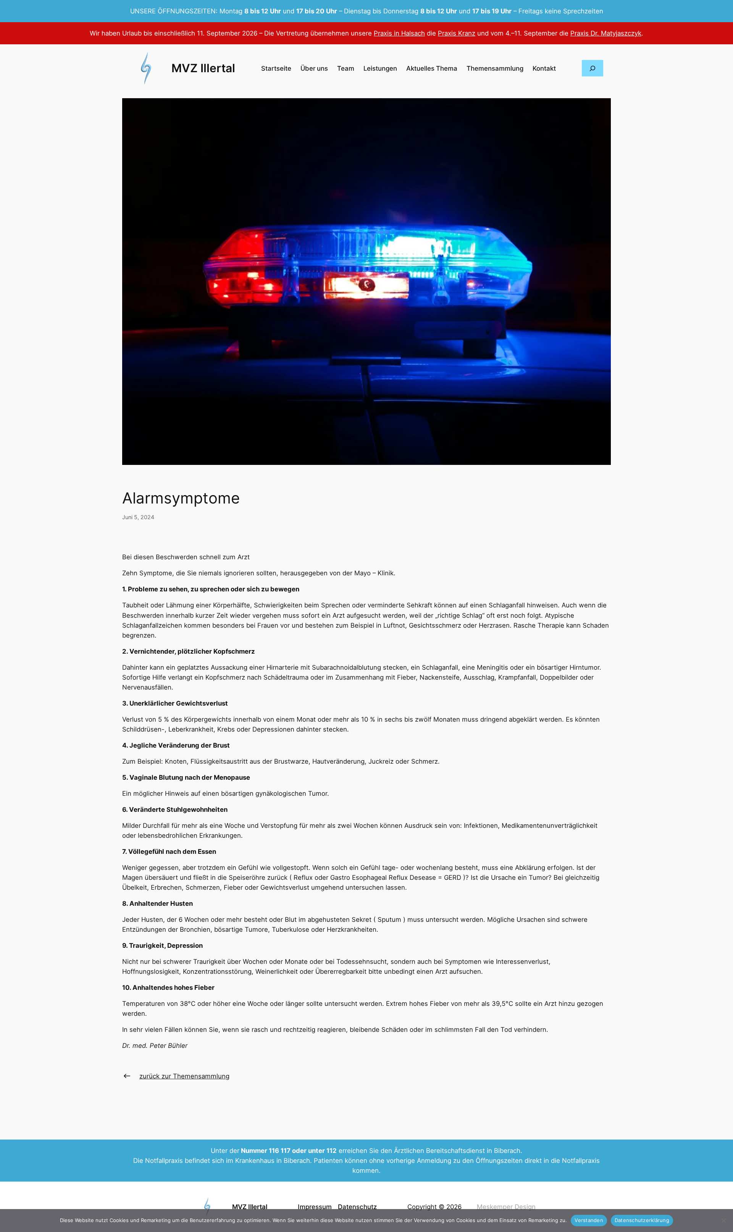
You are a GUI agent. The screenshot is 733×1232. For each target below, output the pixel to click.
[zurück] (127, 1076)
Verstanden (589, 1220)
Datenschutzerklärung (642, 1220)
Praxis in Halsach (399, 33)
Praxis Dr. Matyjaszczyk (605, 33)
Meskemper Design (506, 1207)
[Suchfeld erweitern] (592, 68)
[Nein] (723, 1220)
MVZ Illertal (203, 68)
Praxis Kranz (456, 33)
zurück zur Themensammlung (184, 1076)
